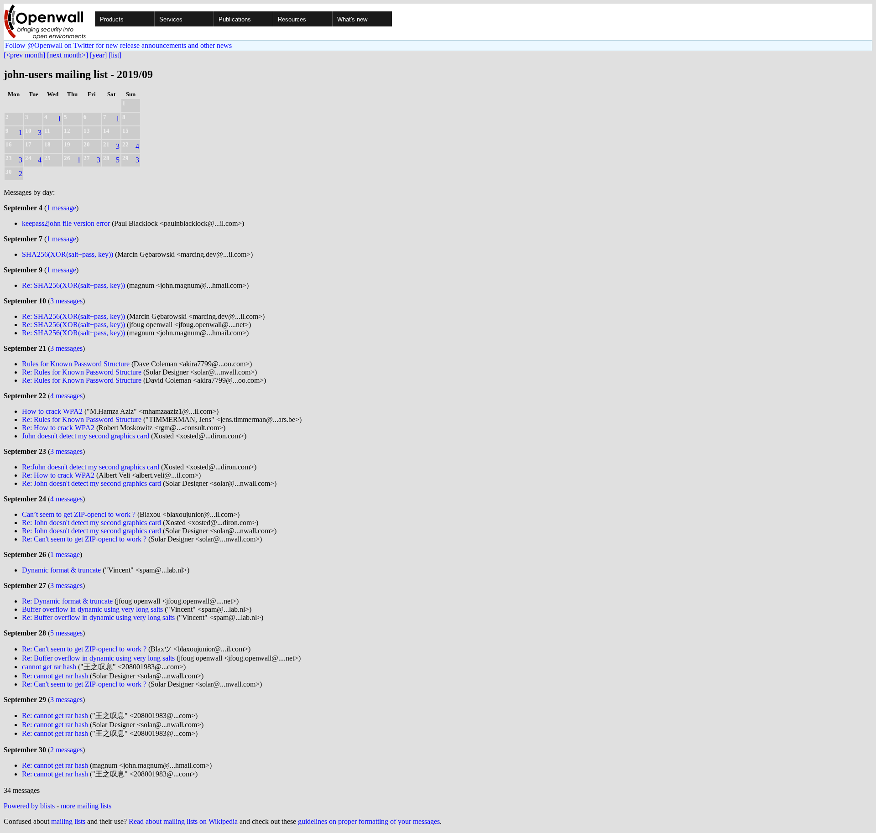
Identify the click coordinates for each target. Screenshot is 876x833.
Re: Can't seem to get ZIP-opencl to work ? (84, 539)
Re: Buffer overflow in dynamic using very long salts (98, 617)
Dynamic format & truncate (61, 570)
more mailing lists (86, 806)
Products (112, 19)
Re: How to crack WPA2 (58, 428)
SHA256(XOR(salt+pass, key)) (67, 254)
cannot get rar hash (49, 667)
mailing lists (68, 821)
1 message (61, 208)
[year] (98, 55)
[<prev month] (24, 55)
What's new (352, 19)
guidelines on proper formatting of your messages (369, 821)
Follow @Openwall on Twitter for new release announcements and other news (118, 45)
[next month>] (67, 55)
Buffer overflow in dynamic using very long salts (92, 609)
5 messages (66, 633)
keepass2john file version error (66, 223)
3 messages (66, 301)
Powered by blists (29, 806)
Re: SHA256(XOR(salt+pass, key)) (73, 285)
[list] (115, 55)
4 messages (66, 396)
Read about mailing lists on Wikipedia (183, 821)
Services (170, 19)
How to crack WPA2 (52, 411)
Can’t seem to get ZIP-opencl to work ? (79, 514)
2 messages (66, 750)
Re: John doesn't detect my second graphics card (91, 483)
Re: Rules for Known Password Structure (81, 372)
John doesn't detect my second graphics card (85, 436)
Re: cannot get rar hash (55, 676)
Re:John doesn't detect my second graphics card (90, 467)
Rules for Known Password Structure (76, 364)
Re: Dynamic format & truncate (67, 601)
